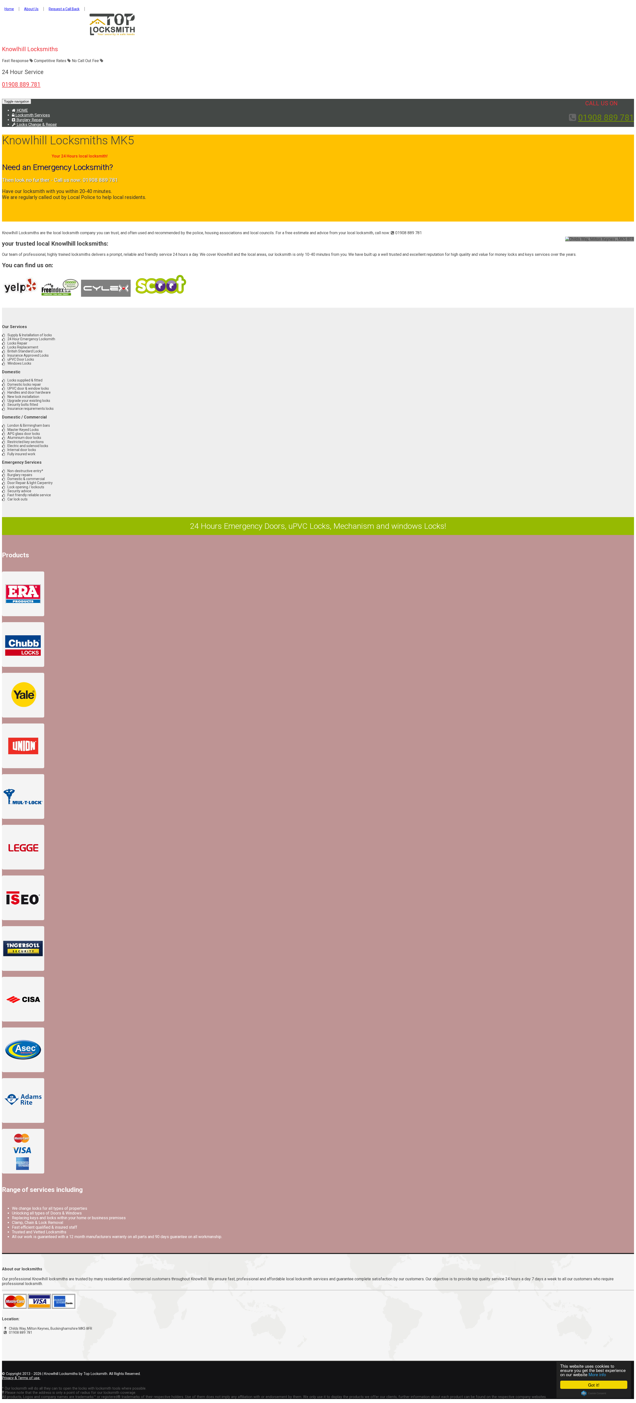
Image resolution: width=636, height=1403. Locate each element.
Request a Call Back (64, 9)
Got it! (593, 1385)
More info (597, 1374)
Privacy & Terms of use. (21, 1378)
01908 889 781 (21, 84)
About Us (31, 9)
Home (9, 9)
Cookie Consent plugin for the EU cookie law (593, 1393)
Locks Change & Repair (36, 124)
